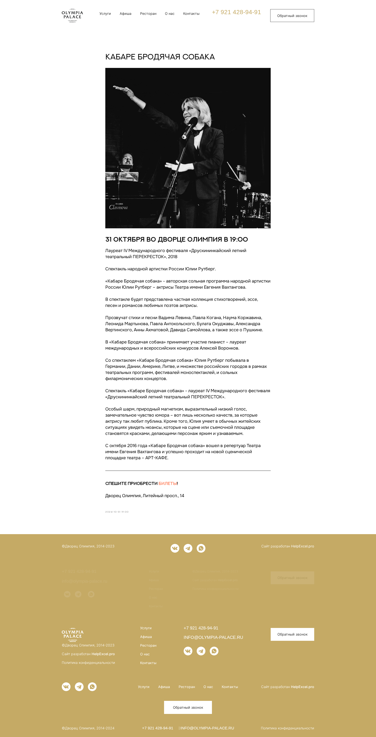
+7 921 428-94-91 (236, 12)
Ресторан (148, 13)
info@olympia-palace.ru (84, 581)
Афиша (125, 13)
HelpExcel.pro (302, 546)
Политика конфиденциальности (215, 589)
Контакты (191, 13)
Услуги (105, 13)
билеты (168, 483)
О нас (170, 13)
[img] (72, 15)
